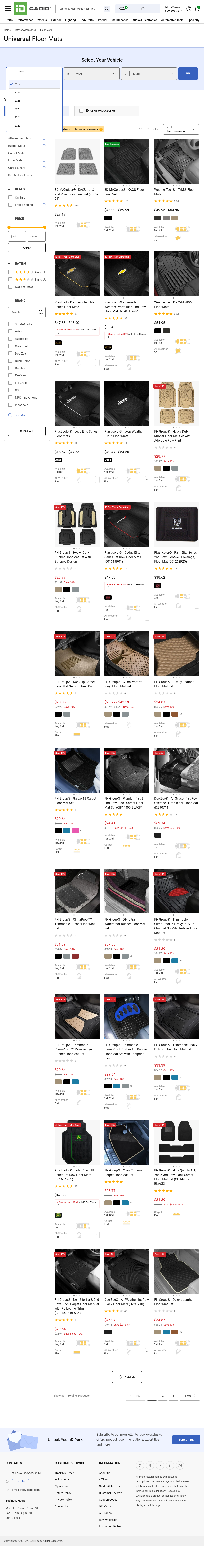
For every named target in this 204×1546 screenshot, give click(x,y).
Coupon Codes (108, 1499)
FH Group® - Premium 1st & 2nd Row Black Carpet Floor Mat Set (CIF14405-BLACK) (123, 803)
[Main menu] (8, 9)
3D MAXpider (23, 324)
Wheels (42, 20)
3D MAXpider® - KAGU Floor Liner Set (124, 192)
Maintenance (120, 20)
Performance (25, 20)
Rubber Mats (16, 146)
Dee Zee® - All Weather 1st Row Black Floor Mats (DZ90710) (126, 1302)
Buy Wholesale (108, 1519)
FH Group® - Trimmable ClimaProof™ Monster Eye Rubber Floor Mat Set (73, 1049)
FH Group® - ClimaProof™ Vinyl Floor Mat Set (123, 684)
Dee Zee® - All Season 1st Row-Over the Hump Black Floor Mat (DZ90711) (176, 803)
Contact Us (62, 1506)
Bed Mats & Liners (20, 175)
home (7, 30)
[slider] (9, 227)
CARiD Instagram (180, 1465)
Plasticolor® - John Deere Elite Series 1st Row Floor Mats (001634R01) (76, 1175)
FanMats (20, 375)
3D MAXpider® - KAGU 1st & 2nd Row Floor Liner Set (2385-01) (76, 194)
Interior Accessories (25, 30)
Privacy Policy (63, 1499)
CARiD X (150, 1465)
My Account (62, 1486)
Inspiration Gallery (110, 1526)
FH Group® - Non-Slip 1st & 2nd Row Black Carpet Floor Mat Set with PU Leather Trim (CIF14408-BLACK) (77, 1306)
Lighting (70, 20)
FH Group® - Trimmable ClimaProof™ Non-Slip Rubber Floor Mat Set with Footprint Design (125, 1051)
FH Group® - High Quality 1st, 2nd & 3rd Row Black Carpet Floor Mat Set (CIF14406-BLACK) (175, 1177)
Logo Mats (15, 160)
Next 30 (130, 1376)
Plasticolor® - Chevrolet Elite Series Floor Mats (74, 304)
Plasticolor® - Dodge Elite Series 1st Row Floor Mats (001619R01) (122, 557)
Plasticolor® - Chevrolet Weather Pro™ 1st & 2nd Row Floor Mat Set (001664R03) (125, 306)
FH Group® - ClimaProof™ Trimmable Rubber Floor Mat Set (75, 924)
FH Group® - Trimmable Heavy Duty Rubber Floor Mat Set (175, 1047)
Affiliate (103, 1479)
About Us (104, 1473)
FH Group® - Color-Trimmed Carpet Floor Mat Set (123, 1173)
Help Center (62, 1479)
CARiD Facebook (140, 1465)
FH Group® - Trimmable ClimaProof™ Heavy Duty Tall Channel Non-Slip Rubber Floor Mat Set (175, 926)
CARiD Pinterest (170, 1465)
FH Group (21, 383)
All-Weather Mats (19, 138)
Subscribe (186, 1439)
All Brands (105, 1513)
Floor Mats (46, 30)
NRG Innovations (26, 397)
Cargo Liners (16, 168)
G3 (17, 390)
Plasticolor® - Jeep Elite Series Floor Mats (76, 434)
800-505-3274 (173, 10)
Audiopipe (21, 339)
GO (188, 73)
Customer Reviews (110, 1493)
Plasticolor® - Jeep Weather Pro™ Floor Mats (123, 434)
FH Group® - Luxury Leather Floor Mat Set (173, 684)
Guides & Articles (109, 1486)
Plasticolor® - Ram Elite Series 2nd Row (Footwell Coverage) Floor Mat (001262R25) (175, 557)
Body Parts (87, 20)
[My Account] (189, 9)
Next (188, 1395)
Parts (9, 20)
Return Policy (63, 1493)
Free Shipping (24, 205)
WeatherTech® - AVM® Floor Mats (174, 192)
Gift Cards (105, 1506)
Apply (27, 247)
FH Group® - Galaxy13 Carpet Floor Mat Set (75, 801)
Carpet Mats (16, 153)
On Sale (20, 197)
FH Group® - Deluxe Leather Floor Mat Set (173, 1302)
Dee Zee (20, 353)
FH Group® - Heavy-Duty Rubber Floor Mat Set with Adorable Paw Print (172, 436)
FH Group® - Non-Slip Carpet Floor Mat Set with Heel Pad (75, 684)
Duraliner (21, 368)
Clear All (27, 431)
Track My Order (64, 1473)
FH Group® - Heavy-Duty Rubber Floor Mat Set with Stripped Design (73, 557)
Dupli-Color (22, 361)
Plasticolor (22, 405)
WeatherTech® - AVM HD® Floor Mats (173, 304)
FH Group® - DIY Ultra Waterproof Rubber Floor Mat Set (124, 924)
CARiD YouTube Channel (160, 1465)
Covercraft (22, 346)
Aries (18, 331)
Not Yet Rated (24, 287)
